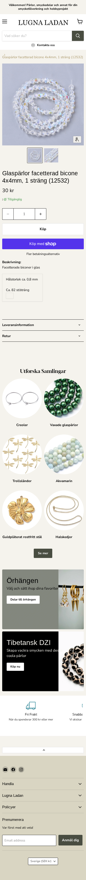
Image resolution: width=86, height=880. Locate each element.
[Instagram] (21, 769)
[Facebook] (13, 769)
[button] (34, 155)
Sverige (40, 861)
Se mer (43, 553)
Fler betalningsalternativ (43, 254)
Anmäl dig (70, 840)
